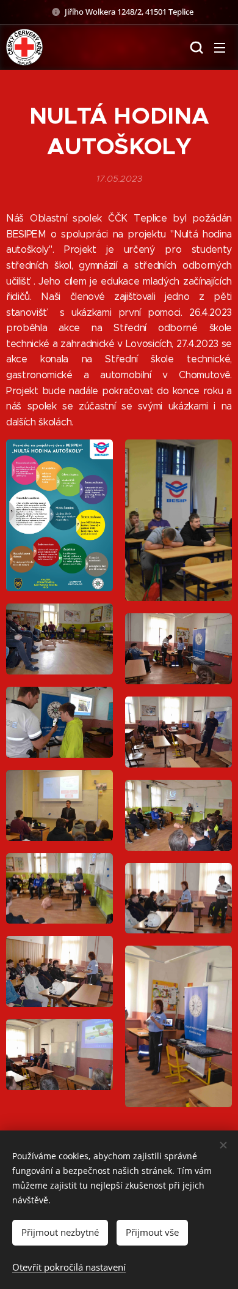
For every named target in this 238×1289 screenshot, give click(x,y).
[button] (195, 47)
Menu (219, 47)
